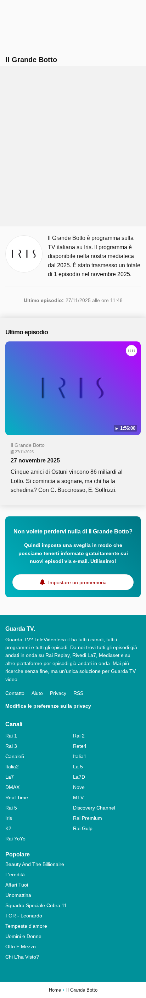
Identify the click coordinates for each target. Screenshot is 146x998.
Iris (8, 818)
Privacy (58, 693)
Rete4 (79, 746)
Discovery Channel (94, 808)
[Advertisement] (73, 146)
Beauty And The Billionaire (34, 864)
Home (55, 990)
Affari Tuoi (16, 885)
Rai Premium (87, 818)
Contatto (14, 693)
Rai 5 (11, 808)
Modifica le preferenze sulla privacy (48, 706)
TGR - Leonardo (23, 916)
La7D (79, 777)
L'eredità (15, 874)
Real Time (16, 797)
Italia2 (12, 766)
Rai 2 (79, 736)
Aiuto (37, 693)
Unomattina (18, 895)
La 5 (78, 766)
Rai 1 (11, 736)
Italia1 (79, 756)
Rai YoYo (15, 838)
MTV (78, 797)
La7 (9, 777)
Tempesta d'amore (26, 926)
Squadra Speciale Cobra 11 (36, 905)
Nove (79, 787)
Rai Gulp (82, 828)
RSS (78, 693)
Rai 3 (11, 746)
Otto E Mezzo (20, 946)
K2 (8, 828)
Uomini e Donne (23, 936)
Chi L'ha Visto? (22, 957)
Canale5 (14, 756)
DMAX (12, 787)
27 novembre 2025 (35, 460)
